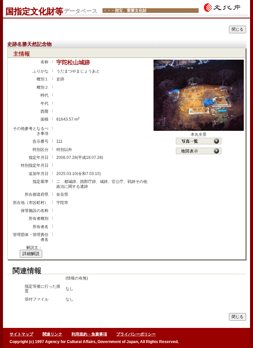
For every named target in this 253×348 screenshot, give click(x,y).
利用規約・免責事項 (89, 334)
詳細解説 (31, 253)
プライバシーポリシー (136, 334)
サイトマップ (21, 334)
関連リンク (52, 334)
